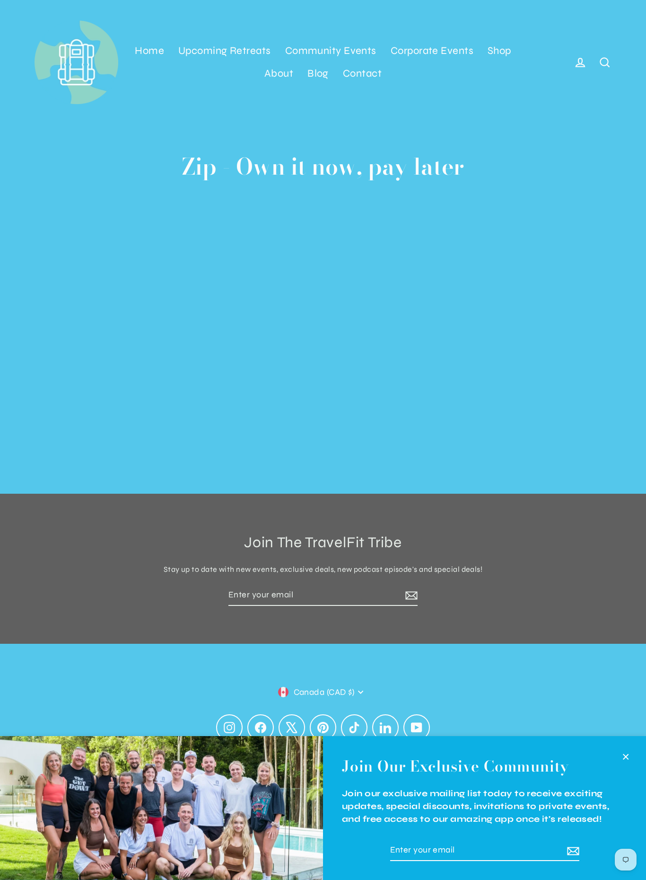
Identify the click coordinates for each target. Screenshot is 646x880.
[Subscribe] (571, 850)
